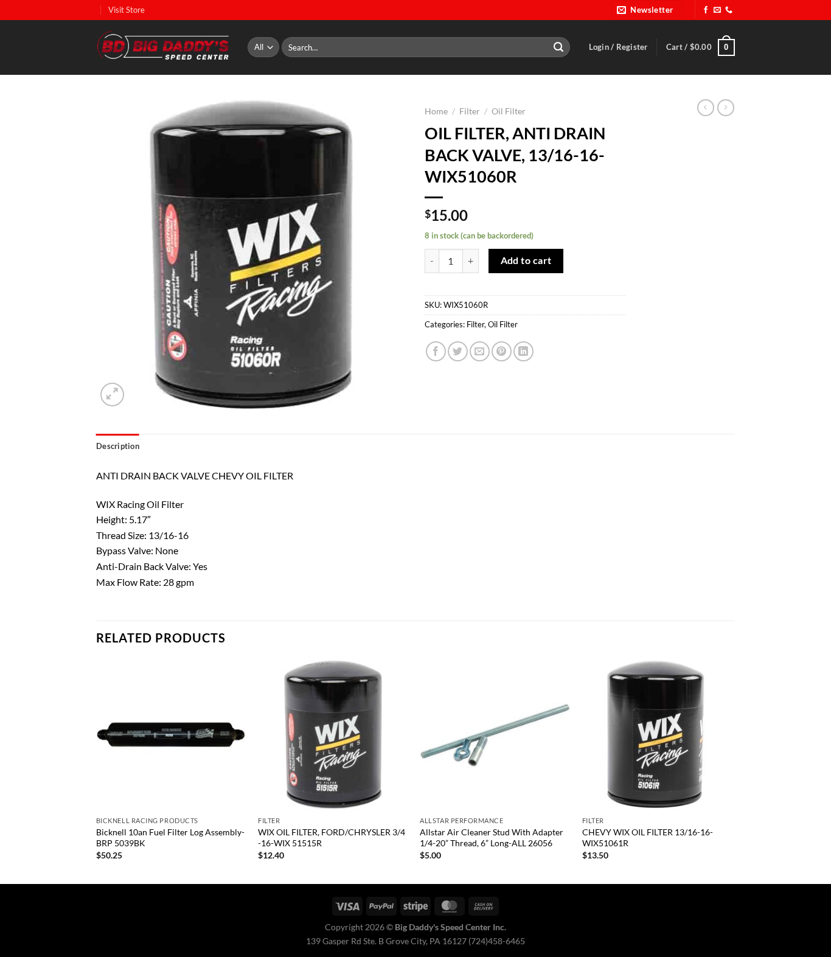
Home (436, 111)
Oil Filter (509, 111)
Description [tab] (117, 446)
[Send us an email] (717, 10)
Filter (469, 111)
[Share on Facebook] (436, 351)
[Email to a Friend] (480, 351)
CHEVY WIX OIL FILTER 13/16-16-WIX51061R (647, 838)
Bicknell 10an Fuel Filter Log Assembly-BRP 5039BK (170, 838)
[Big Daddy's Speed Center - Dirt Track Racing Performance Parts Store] (162, 47)
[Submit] (558, 47)
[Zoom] (112, 394)
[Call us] (728, 10)
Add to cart (526, 260)
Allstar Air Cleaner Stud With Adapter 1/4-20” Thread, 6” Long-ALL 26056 (491, 838)
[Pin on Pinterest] (502, 351)
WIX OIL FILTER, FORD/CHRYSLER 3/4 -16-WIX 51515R (331, 838)
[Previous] (97, 771)
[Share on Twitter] (458, 351)
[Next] (731, 771)
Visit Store (126, 10)
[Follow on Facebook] (705, 10)
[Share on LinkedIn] (523, 351)
